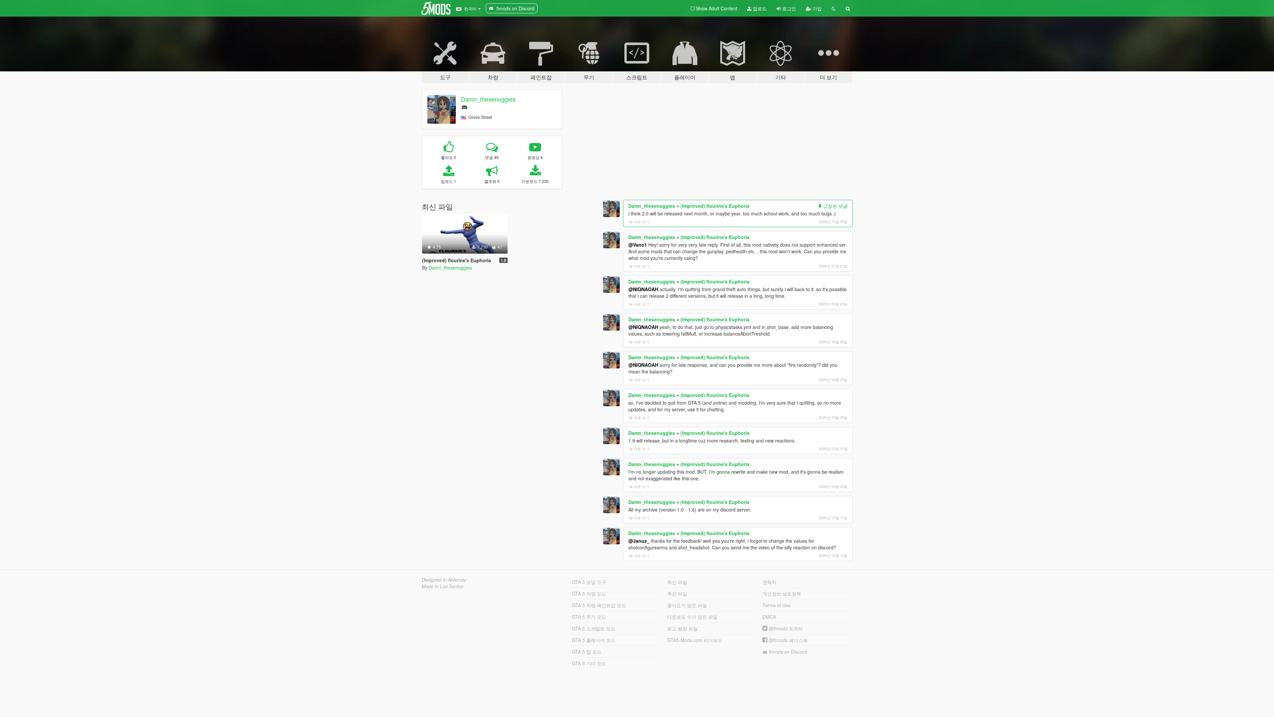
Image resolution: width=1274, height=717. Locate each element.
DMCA (769, 616)
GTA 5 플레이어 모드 (593, 640)
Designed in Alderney (444, 579)
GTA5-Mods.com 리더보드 (694, 640)
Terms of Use (776, 605)
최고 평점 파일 (682, 628)
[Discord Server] (464, 106)
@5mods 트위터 (785, 628)
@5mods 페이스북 (787, 640)
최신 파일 (677, 582)
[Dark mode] (834, 8)
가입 (816, 8)
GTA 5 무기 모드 (589, 616)
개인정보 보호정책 (781, 593)
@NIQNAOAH (643, 289)
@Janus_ (639, 540)
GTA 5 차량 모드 (589, 593)
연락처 (769, 582)
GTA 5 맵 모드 (587, 651)
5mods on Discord (787, 651)
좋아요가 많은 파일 (687, 605)
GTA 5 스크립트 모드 (593, 628)
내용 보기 (641, 221)
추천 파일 (677, 593)
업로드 (759, 8)
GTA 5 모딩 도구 (589, 582)
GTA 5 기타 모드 (589, 663)
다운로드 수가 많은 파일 (692, 616)
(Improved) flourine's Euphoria (714, 205)
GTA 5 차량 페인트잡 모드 (599, 605)
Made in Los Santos (442, 586)
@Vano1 (637, 244)
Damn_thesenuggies (488, 99)
